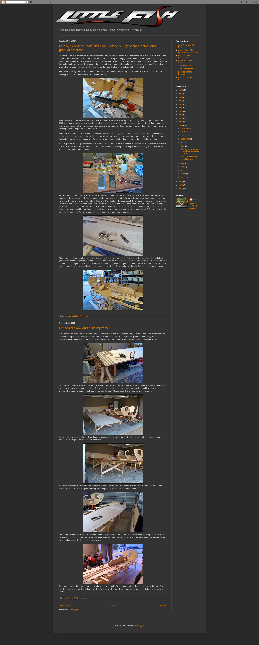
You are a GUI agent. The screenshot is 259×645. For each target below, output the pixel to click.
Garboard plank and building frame (84, 328)
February (185, 177)
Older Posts (161, 605)
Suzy (195, 199)
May (183, 167)
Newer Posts (65, 605)
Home (113, 605)
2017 (181, 118)
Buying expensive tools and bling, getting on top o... (189, 151)
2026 (181, 90)
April (183, 170)
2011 (181, 189)
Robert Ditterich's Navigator (185, 73)
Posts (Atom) (75, 610)
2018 (181, 115)
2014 (181, 125)
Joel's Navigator (184, 66)
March (183, 174)
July (183, 146)
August (184, 142)
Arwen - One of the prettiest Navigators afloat (188, 51)
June (183, 163)
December (185, 128)
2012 (181, 185)
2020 (181, 108)
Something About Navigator (185, 78)
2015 (181, 122)
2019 (181, 111)
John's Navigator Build (187, 69)
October (184, 135)
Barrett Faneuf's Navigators (184, 56)
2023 (181, 101)
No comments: (85, 316)
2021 (181, 104)
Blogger (140, 626)
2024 (181, 97)
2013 (181, 182)
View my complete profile (193, 206)
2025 (181, 94)
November (185, 132)
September (185, 139)
